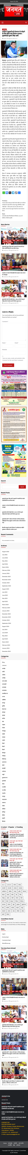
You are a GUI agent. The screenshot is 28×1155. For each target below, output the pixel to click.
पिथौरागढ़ (4, 759)
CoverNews (23, 1150)
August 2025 (5, 589)
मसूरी (12, 242)
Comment (5, 321)
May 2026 (5, 561)
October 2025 (6, 582)
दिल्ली (4, 242)
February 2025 (6, 607)
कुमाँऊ (14, 240)
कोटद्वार (3, 712)
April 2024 (5, 639)
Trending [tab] (19, 827)
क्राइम (3, 715)
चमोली (3, 734)
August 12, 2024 (11, 38)
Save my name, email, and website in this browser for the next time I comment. (14, 359)
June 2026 (5, 557)
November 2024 (6, 617)
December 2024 (6, 614)
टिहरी (3, 743)
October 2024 (6, 620)
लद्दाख (3, 805)
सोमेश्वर (3, 808)
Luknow (4, 665)
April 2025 (5, 601)
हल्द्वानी (3, 818)
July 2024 (4, 629)
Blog (3, 662)
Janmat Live (5, 250)
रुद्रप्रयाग (4, 799)
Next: (12, 216)
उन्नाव (3, 696)
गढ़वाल (18, 240)
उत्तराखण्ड (9, 240)
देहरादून (8, 242)
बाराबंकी (3, 768)
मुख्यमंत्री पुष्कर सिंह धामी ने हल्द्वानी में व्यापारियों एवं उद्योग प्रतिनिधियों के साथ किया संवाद (13, 247)
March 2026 (5, 567)
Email (16, 343)
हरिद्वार (3, 815)
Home (5, 1143)
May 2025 (5, 598)
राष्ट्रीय (3, 793)
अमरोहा (3, 668)
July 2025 (4, 592)
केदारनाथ (4, 709)
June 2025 (5, 595)
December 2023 (6, 651)
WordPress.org (6, 943)
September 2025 (6, 586)
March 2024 (5, 642)
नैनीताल (3, 755)
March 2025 (5, 604)
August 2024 (5, 626)
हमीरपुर (3, 812)
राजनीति (4, 787)
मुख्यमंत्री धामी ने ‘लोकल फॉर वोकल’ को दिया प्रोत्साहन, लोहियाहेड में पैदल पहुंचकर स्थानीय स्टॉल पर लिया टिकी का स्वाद (13, 520)
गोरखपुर (4, 731)
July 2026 (4, 554)
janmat (5, 38)
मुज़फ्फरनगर (4, 777)
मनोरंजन (4, 771)
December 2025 (6, 576)
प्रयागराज (4, 762)
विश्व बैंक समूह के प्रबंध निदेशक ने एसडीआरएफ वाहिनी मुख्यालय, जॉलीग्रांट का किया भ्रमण (13, 528)
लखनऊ (4, 802)
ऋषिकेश (4, 699)
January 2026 (5, 573)
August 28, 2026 (13, 303)
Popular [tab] (11, 827)
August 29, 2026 (13, 250)
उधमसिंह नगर (5, 693)
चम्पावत (3, 737)
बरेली (3, 765)
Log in (3, 934)
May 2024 (5, 635)
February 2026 (6, 570)
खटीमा (3, 718)
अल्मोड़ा (3, 678)
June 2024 (5, 632)
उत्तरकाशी (4, 684)
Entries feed (5, 937)
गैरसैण (22, 240)
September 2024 (6, 623)
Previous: (14, 206)
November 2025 (6, 579)
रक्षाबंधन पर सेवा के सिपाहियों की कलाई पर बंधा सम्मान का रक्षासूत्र (13, 506)
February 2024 (6, 645)
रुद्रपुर (3, 796)
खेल (3, 721)
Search (3, 481)
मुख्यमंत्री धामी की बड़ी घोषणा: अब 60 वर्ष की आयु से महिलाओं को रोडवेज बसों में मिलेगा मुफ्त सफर (13, 300)
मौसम (3, 783)
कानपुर (3, 702)
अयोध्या (3, 674)
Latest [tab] (4, 827)
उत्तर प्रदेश (4, 681)
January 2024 (5, 648)
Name (4, 343)
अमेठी (3, 671)
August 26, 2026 (13, 1084)
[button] (2, 22)
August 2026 (5, 551)
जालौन (3, 740)
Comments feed (6, 940)
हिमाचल (3, 821)
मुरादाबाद (4, 780)
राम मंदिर (4, 790)
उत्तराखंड (4, 29)
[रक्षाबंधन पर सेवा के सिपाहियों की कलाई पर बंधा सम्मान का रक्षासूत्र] (14, 262)
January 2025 (5, 610)
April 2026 (5, 564)
